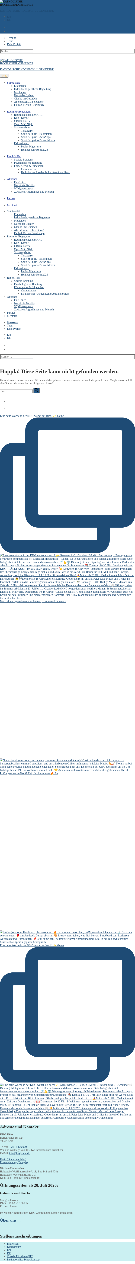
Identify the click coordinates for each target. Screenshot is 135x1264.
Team (10, 41)
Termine (11, 37)
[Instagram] (7, 407)
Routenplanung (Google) (14, 1162)
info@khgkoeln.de (19, 1153)
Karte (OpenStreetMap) (13, 1159)
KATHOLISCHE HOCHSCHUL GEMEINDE (27, 10)
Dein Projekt (14, 44)
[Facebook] (7, 399)
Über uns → (11, 1220)
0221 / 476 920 (18, 1146)
